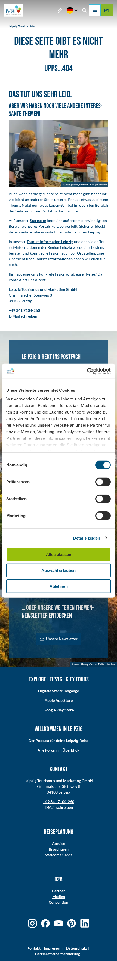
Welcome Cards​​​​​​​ (58, 854)
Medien (58, 896)
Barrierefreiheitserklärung (57, 953)
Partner (58, 890)
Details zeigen (86, 537)
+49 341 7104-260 (58, 801)
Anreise (58, 843)
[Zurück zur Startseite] (13, 10)
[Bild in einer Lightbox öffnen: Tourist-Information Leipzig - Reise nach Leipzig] (58, 153)
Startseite (38, 220)
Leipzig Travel (17, 26)
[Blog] (60, 10)
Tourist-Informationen (54, 258)
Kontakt (34, 948)
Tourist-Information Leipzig (50, 241)
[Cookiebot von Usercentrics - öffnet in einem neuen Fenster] (87, 371)
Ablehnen (59, 586)
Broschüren (59, 849)
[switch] (103, 482)
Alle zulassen (58, 554)
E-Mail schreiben (58, 807)
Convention (58, 902)
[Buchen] (107, 10)
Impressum (53, 948)
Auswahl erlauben (58, 570)
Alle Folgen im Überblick (58, 750)
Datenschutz (76, 948)
